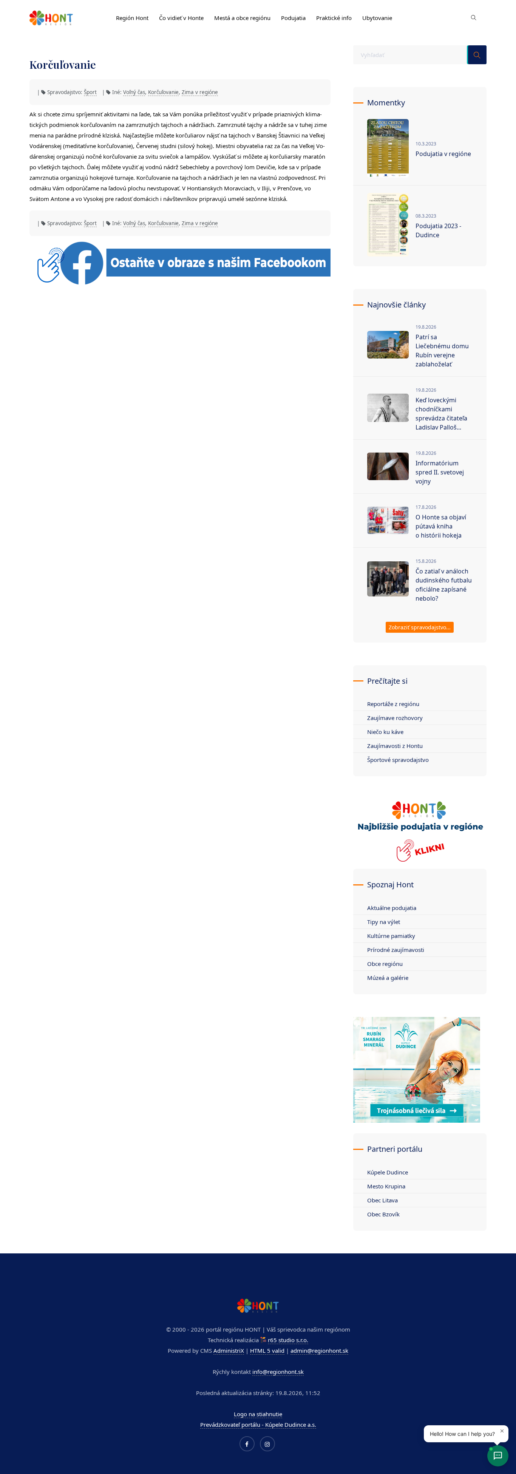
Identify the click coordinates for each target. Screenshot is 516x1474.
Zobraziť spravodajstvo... (420, 627)
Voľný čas (134, 92)
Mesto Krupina (386, 1186)
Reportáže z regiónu (393, 704)
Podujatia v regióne (443, 154)
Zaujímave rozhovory (395, 718)
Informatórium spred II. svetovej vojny (440, 472)
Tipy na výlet (383, 921)
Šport (90, 92)
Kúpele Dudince (387, 1172)
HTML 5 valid (267, 1350)
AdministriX (228, 1350)
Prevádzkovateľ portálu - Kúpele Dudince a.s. (258, 1424)
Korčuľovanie (163, 92)
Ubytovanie (377, 18)
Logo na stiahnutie (258, 1414)
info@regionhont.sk (278, 1371)
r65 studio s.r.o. (288, 1340)
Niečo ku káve (385, 731)
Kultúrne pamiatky (391, 935)
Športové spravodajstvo (398, 759)
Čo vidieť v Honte (181, 18)
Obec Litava (382, 1200)
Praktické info (334, 18)
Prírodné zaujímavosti (395, 949)
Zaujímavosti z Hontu (395, 745)
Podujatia (293, 18)
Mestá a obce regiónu (242, 18)
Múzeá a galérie (387, 977)
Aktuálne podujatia (391, 908)
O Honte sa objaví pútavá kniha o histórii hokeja (441, 526)
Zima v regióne (200, 92)
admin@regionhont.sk (319, 1350)
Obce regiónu (385, 963)
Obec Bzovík (383, 1214)
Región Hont (132, 18)
